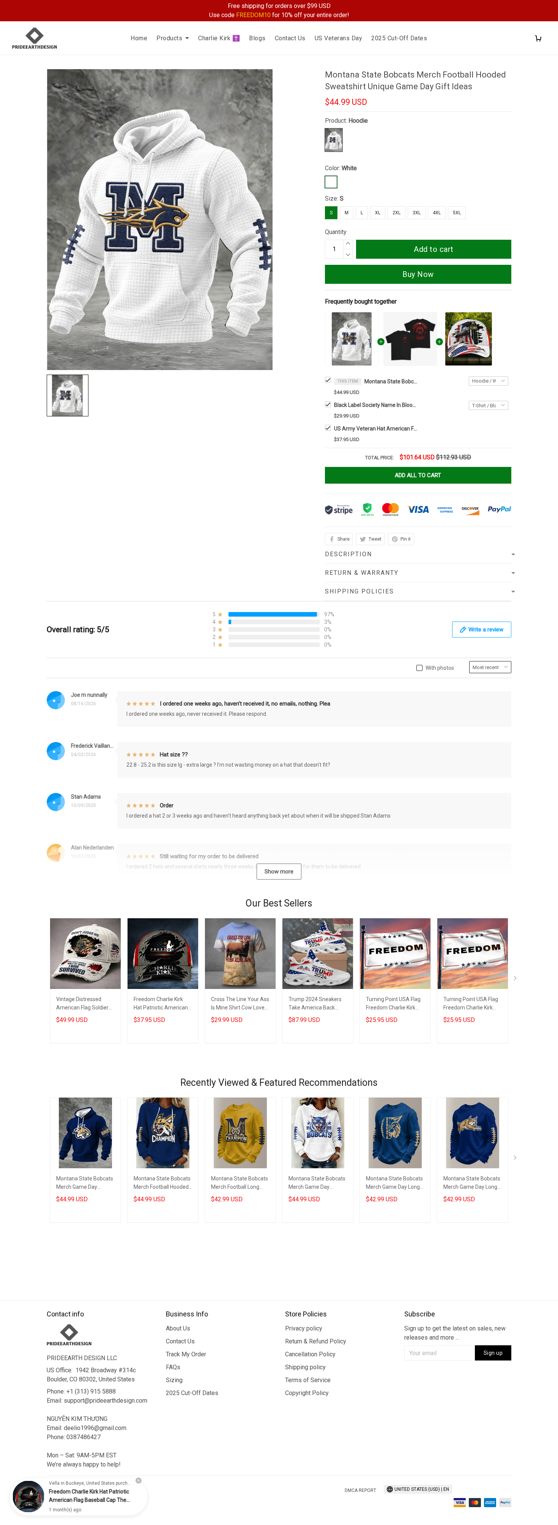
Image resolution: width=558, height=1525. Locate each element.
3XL (417, 212)
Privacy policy (303, 1328)
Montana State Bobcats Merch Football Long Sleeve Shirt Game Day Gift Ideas (239, 1183)
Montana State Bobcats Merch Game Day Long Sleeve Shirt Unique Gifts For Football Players (471, 1183)
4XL (437, 212)
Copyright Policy (307, 1393)
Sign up (493, 1353)
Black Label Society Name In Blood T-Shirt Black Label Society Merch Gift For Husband (376, 405)
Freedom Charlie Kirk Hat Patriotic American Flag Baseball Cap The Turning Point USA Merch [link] (89, 1500)
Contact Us (290, 38)
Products (169, 38)
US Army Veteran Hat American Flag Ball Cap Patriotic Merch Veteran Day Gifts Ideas (376, 429)
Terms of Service (308, 1380)
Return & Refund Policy (315, 1341)
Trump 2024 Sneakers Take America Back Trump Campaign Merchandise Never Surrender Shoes (315, 1004)
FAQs (173, 1367)
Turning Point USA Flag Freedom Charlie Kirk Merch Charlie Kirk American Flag (393, 1004)
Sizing (174, 1380)
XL (377, 212)
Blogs (257, 38)
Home (139, 38)
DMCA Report (360, 1490)
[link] (28, 1496)
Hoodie (358, 120)
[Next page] (516, 979)
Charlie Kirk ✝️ (219, 38)
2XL (396, 212)
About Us (178, 1328)
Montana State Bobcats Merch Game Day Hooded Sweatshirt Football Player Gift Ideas (84, 1183)
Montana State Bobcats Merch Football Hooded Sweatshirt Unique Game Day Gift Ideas (391, 381)
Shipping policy (305, 1367)
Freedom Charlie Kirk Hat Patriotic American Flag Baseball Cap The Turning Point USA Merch (161, 1004)
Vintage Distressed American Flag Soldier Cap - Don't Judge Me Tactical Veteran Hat (82, 1004)
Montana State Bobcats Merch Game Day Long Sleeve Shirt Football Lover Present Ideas (394, 1183)
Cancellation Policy (310, 1354)
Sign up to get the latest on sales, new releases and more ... (455, 1333)
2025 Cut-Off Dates (399, 38)
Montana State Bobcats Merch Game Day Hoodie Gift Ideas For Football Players (316, 1183)
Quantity (336, 232)
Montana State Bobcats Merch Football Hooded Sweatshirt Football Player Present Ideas (162, 1183)
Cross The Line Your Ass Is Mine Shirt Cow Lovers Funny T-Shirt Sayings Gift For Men (240, 1004)
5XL (457, 212)
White (349, 168)
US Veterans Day (339, 38)
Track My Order (186, 1354)
